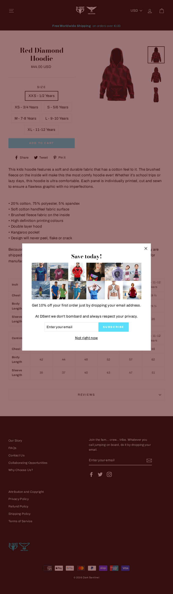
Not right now (86, 338)
